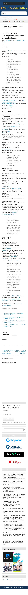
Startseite (5, 25)
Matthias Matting (5, 185)
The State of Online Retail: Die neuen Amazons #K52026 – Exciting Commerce (13, 502)
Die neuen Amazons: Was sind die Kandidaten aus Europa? (11, 504)
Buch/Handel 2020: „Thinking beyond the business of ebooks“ (14, 317)
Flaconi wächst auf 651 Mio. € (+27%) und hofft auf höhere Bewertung (13, 476)
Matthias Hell (9, 40)
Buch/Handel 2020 (15, 296)
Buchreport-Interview (7, 149)
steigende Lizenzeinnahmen (7, 106)
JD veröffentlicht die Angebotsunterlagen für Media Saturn (14, 535)
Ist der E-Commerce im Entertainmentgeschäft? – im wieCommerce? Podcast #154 (13, 528)
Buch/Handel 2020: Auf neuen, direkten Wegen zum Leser (13, 313)
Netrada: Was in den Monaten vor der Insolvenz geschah (7, 351)
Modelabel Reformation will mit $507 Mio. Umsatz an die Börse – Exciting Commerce (13, 487)
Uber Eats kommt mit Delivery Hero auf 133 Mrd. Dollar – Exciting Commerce (13, 509)
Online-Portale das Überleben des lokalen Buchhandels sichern (13, 102)
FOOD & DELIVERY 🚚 (6, 21)
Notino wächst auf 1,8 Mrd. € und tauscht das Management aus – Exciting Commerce (14, 473)
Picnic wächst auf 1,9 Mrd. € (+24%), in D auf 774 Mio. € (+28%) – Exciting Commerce (14, 494)
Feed (16, 304)
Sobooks (11, 260)
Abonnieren (8, 418)
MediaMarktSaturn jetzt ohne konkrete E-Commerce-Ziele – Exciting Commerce (13, 533)
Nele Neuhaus (6, 187)
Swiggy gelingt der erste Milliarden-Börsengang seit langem (12, 490)
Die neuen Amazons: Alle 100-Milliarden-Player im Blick (13, 511)
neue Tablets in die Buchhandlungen (9, 99)
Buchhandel (12, 25)
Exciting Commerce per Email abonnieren (13, 580)
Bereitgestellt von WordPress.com (13, 587)
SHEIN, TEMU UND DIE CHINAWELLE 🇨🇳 (9, 19)
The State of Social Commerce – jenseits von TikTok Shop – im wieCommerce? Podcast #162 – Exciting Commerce (14, 517)
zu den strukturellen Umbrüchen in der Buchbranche (11, 299)
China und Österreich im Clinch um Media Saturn (13, 543)
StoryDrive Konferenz (6, 249)
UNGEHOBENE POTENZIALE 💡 (18, 21)
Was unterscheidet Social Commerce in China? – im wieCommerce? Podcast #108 (13, 520)
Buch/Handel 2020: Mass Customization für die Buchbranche (14, 321)
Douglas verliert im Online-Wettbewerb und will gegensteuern (13, 483)
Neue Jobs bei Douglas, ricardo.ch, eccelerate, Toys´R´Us (20, 351)
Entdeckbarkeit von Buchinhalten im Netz (9, 213)
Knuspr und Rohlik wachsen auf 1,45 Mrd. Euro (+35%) (13, 497)
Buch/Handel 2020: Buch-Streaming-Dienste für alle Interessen (14, 325)
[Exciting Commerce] (14, 8)
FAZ (17, 260)
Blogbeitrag (9, 50)
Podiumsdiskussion (16, 188)
